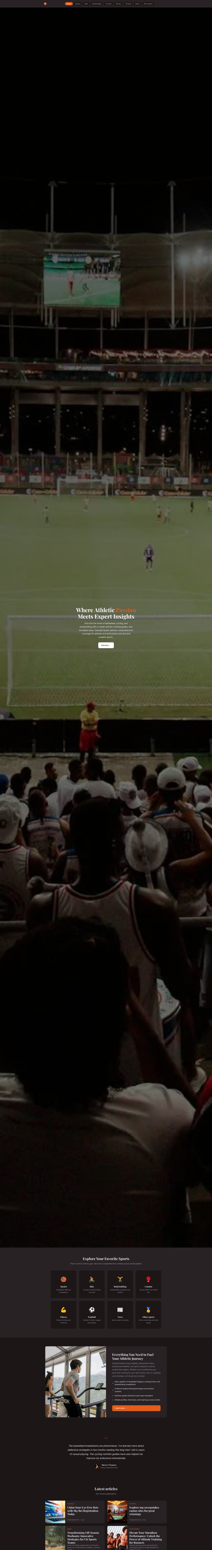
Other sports (148, 4)
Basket (77, 4)
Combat (108, 4)
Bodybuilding (96, 4)
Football (128, 4)
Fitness (118, 4)
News (137, 4)
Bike (86, 4)
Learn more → (121, 1408)
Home (69, 4)
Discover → (106, 645)
